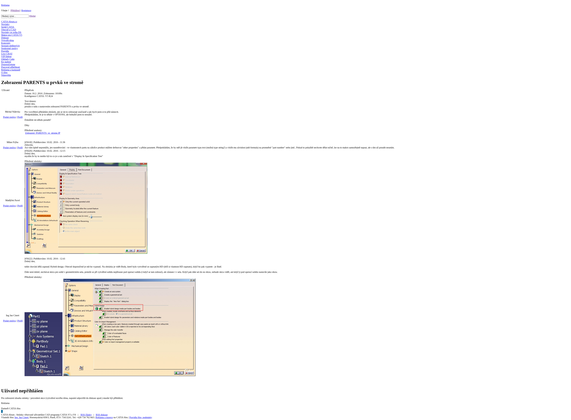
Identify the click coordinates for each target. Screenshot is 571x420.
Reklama (5, 5)
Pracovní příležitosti (10, 67)
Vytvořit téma (7, 40)
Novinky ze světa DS (11, 32)
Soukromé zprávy (9, 48)
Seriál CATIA (7, 27)
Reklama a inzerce (104, 417)
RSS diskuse (102, 414)
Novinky (5, 24)
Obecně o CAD (8, 29)
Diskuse (5, 37)
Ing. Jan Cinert (21, 417)
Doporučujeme (8, 64)
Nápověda (6, 75)
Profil (20, 117)
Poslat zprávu (9, 117)
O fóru (4, 72)
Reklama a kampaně (10, 70)
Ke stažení (6, 62)
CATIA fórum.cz (9, 21)
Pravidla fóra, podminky (140, 417)
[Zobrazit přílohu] (86, 253)
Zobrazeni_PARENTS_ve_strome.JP (42, 133)
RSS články (86, 414)
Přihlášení (15, 10)
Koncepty (5, 43)
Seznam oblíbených (10, 45)
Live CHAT (6, 53)
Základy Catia (7, 59)
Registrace (26, 10)
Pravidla (5, 51)
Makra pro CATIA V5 (11, 35)
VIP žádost (6, 56)
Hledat (32, 16)
